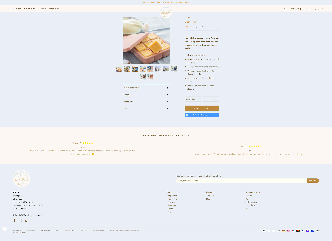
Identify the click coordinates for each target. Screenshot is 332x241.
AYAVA (187, 18)
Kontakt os (249, 195)
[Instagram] (20, 220)
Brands (170, 208)
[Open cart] (322, 9)
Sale (169, 211)
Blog (208, 198)
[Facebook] (14, 220)
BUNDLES (295, 9)
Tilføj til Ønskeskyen (202, 115)
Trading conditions (31, 230)
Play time (42, 9)
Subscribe (313, 180)
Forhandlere (250, 205)
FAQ (246, 198)
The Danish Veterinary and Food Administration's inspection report (125, 230)
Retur (247, 208)
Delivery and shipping (69, 230)
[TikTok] (26, 220)
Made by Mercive (17, 230)
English (306, 9)
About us (210, 195)
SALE (286, 9)
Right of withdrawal (45, 230)
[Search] (319, 9)
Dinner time (29, 9)
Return (57, 230)
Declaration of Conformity (98, 230)
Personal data (84, 230)
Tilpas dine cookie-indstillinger (19, 232)
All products (15, 9)
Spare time (54, 9)
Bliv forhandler (251, 202)
